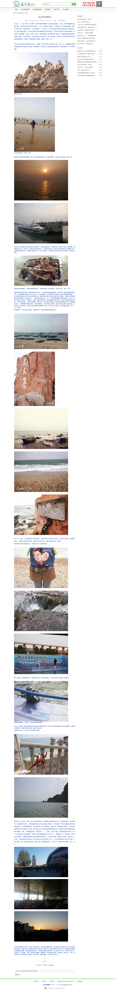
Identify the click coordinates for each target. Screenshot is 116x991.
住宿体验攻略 (37, 9)
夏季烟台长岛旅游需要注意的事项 (87, 62)
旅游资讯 (48, 9)
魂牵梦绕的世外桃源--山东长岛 (86, 73)
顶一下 (45, 961)
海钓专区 (57, 9)
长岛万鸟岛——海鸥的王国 (85, 43)
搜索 (74, 4)
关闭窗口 (44, 965)
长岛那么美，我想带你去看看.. (86, 30)
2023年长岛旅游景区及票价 (85, 59)
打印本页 (38, 965)
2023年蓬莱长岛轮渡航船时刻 (85, 75)
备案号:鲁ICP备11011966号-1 (66, 981)
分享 (63, 20)
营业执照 (52, 981)
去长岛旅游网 (46, 984)
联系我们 (36, 981)
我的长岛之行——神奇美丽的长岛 (87, 35)
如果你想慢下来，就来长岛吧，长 (87, 27)
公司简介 (44, 981)
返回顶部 (51, 965)
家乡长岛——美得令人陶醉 (85, 33)
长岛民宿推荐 (25, 9)
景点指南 (66, 9)
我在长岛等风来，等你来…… (85, 19)
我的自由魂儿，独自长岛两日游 (86, 41)
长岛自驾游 (20, 13)
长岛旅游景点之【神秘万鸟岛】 (86, 53)
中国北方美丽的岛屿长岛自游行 (86, 38)
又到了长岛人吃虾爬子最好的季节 (87, 24)
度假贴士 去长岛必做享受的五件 (86, 51)
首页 (16, 9)
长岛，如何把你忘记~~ (83, 22)
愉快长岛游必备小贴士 (83, 56)
